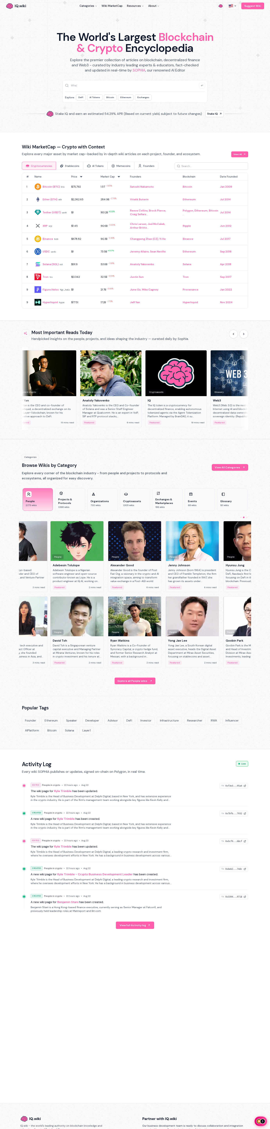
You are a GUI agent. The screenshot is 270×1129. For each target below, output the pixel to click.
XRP (45, 225)
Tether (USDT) (52, 212)
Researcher (194, 720)
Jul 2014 (225, 199)
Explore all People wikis (132, 681)
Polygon (188, 210)
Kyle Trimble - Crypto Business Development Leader (95, 874)
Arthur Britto (138, 227)
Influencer (232, 720)
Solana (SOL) (51, 264)
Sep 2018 (225, 251)
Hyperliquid (50, 302)
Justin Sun (137, 277)
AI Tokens (94, 97)
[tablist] (90, 166)
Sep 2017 (225, 277)
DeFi (80, 97)
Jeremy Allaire (139, 251)
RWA (214, 720)
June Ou (135, 289)
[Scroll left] (233, 334)
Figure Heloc (51, 289)
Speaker (71, 720)
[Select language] (232, 6)
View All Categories (227, 467)
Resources (134, 6)
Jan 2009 (226, 186)
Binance (48, 238)
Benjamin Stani (67, 902)
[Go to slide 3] (246, 517)
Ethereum (125, 97)
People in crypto (51, 785)
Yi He (162, 238)
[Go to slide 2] (243, 517)
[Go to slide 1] (241, 517)
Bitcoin (110, 97)
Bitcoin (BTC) (51, 186)
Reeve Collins (139, 210)
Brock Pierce (157, 210)
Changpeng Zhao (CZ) (144, 238)
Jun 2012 (225, 225)
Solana (187, 264)
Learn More (198, 113)
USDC (46, 251)
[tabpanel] (135, 240)
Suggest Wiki (252, 6)
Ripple (187, 225)
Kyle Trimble (63, 791)
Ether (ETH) (50, 199)
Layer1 (86, 730)
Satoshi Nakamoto (142, 186)
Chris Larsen (138, 224)
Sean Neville (158, 251)
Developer (92, 720)
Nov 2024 (226, 302)
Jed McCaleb (156, 224)
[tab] (39, 166)
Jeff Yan (135, 302)
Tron (45, 277)
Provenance (190, 289)
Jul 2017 (225, 238)
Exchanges (143, 97)
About (152, 6)
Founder (30, 720)
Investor (146, 720)
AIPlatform (32, 730)
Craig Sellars (138, 214)
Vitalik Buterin (139, 199)
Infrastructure (169, 720)
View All (237, 154)
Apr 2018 (225, 264)
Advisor (113, 720)
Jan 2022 (226, 289)
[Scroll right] (243, 334)
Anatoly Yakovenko (142, 264)
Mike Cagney (150, 289)
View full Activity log (133, 925)
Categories (87, 6)
